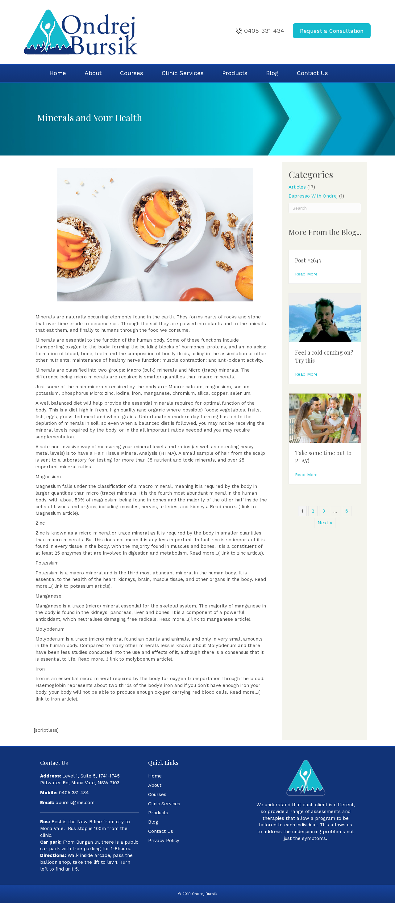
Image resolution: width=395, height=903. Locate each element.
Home (57, 73)
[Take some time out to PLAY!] (325, 417)
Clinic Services (183, 73)
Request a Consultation (332, 31)
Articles (297, 187)
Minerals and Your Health (89, 117)
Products (234, 73)
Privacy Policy (163, 840)
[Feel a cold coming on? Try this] (325, 317)
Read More (306, 273)
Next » (325, 523)
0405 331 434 (264, 30)
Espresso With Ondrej (313, 196)
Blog (272, 73)
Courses (131, 73)
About (93, 73)
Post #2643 (308, 260)
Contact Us (312, 73)
